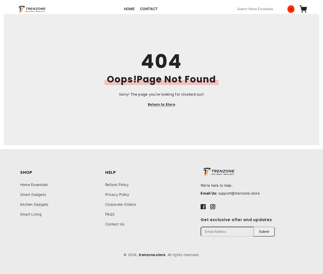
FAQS (110, 214)
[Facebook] (203, 206)
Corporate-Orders (120, 204)
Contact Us (114, 224)
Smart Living (31, 214)
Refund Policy (117, 184)
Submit (264, 232)
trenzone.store (152, 254)
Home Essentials (34, 184)
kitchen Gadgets (34, 204)
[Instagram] (212, 206)
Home (129, 9)
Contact (149, 9)
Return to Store (161, 104)
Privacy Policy (117, 194)
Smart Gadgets (33, 194)
